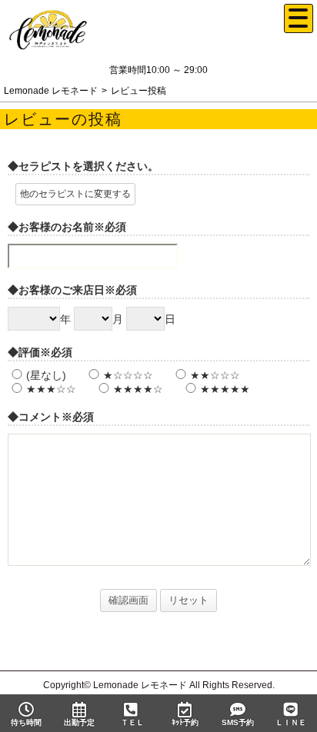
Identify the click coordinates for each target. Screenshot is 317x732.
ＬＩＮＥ (290, 722)
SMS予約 (238, 722)
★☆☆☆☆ (128, 375)
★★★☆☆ (51, 389)
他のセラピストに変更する (75, 193)
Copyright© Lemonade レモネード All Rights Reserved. (159, 685)
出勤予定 (79, 722)
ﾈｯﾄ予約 (185, 722)
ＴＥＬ (132, 722)
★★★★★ (225, 389)
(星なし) (46, 375)
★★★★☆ (138, 389)
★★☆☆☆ (215, 375)
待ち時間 (26, 722)
